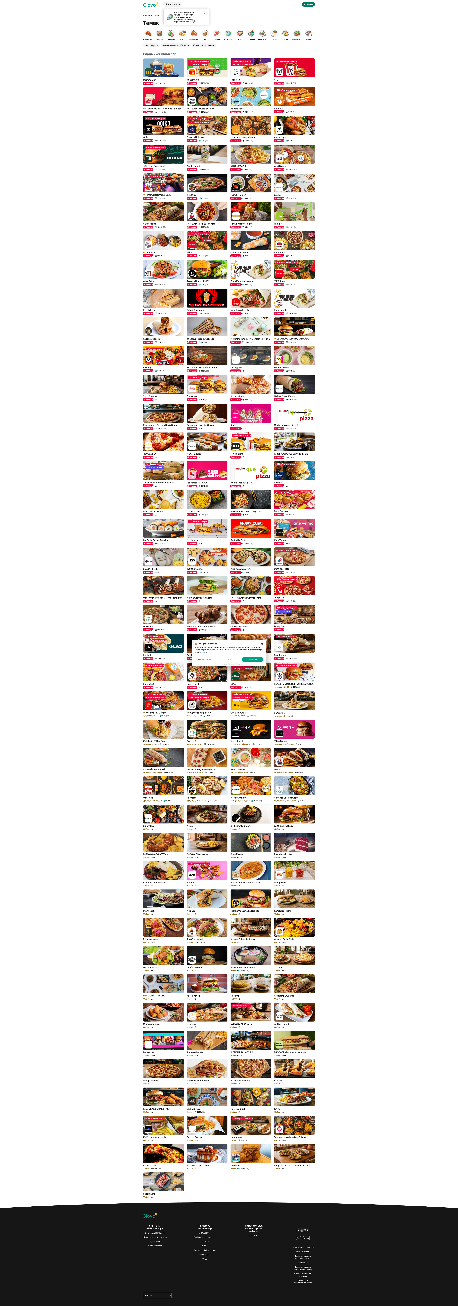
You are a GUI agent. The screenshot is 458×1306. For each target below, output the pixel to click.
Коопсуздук (204, 1254)
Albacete (147, 15)
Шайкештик (303, 1263)
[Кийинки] (311, 34)
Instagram (254, 1236)
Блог (204, 1246)
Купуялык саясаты (303, 1252)
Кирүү (204, 1259)
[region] (229, 35)
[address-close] (204, 13)
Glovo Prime (204, 1241)
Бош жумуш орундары (155, 1233)
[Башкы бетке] (150, 4)
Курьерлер (155, 1241)
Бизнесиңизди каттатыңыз (155, 1237)
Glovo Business (155, 1246)
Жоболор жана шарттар (303, 1247)
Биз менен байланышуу (204, 1250)
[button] (148, 35)
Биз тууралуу (204, 1233)
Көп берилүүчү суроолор (204, 1237)
